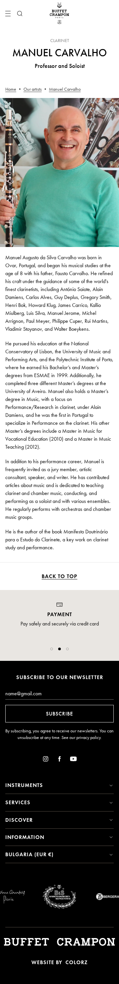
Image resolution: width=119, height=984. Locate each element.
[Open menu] (8, 13)
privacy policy (88, 737)
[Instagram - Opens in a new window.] (46, 760)
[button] (51, 649)
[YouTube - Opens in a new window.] (73, 760)
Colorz (76, 962)
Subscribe (59, 714)
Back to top (59, 576)
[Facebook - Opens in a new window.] (59, 760)
